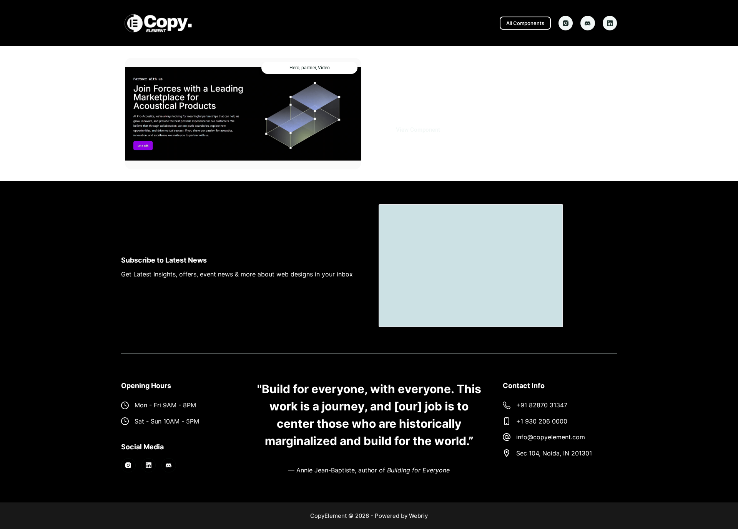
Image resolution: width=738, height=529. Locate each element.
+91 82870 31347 (541, 405)
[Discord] (587, 23)
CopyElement (328, 515)
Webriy (418, 515)
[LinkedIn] (610, 23)
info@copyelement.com (550, 437)
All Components (525, 23)
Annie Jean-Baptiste (325, 470)
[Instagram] (565, 23)
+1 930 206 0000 (541, 421)
